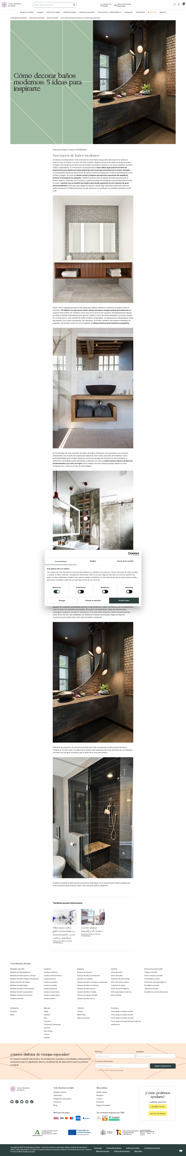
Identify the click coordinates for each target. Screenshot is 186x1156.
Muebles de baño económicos (21, 995)
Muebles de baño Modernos (20, 972)
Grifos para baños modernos (121, 992)
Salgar (46, 1011)
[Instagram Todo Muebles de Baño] (17, 1102)
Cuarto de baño (52, 18)
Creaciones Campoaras (52, 1024)
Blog (55, 1105)
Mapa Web (138, 1151)
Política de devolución (122, 1151)
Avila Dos (47, 1028)
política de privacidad (116, 1070)
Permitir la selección (93, 600)
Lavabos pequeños (51, 982)
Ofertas (80, 1011)
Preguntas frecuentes (62, 1099)
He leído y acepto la (110, 1070)
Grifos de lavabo (117, 975)
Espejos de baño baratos (86, 988)
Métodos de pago (102, 1151)
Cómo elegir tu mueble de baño (122, 1018)
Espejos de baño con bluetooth (88, 975)
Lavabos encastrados (51, 992)
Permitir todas (124, 600)
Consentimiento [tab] (61, 561)
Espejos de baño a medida (86, 992)
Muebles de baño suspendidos (21, 992)
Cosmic (46, 1034)
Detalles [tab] (93, 561)
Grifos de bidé (116, 995)
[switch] (81, 591)
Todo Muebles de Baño (18, 18)
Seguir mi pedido (103, 1105)
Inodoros (13, 1011)
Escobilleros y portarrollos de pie (156, 992)
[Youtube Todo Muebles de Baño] (22, 1102)
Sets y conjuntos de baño (153, 975)
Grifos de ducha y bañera (120, 982)
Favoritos (100, 1102)
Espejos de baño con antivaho (88, 985)
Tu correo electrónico (104, 1061)
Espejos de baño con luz (86, 998)
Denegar (62, 600)
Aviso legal (98, 1148)
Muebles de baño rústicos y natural (22, 975)
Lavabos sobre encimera (53, 975)
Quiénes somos (59, 1092)
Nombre (98, 1052)
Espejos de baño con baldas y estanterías (92, 982)
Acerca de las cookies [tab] (125, 561)
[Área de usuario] (179, 4)
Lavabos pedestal (50, 988)
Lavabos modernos (51, 972)
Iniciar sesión (101, 1092)
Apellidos (140, 1052)
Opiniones (57, 1095)
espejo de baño (109, 178)
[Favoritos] (175, 4)
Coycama (47, 1021)
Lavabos (107, 313)
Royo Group (48, 1031)
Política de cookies (133, 1148)
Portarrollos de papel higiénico (155, 982)
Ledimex (47, 1037)
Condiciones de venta (152, 1148)
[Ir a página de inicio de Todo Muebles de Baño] (16, 5)
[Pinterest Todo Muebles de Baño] (27, 1102)
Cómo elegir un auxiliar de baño (122, 1015)
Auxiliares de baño (16, 998)
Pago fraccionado (83, 1018)
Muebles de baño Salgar (19, 985)
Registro (100, 1095)
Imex (45, 1018)
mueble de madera (82, 183)
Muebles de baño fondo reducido (22, 988)
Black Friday (81, 1015)
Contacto (57, 1102)
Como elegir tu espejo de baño (122, 1011)
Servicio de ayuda (157, 1113)
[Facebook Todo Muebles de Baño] (12, 1102)
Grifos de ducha (116, 972)
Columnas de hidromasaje (120, 979)
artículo (73, 885)
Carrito (99, 1099)
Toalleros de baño (150, 972)
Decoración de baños (37, 18)
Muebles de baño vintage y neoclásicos (24, 979)
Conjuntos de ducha (118, 985)
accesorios (57, 617)
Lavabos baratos (50, 979)
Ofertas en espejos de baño (87, 995)
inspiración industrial (84, 456)
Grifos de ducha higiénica (120, 988)
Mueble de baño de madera (20, 982)
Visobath (47, 1015)
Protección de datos (113, 1148)
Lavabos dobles (49, 998)
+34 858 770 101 (157, 1107)
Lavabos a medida (50, 985)
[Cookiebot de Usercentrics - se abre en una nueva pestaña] (129, 553)
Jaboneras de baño (151, 988)
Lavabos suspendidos (52, 995)
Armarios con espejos (85, 979)
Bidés (12, 1015)
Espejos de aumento (84, 972)
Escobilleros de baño (151, 985)
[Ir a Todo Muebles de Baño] (28, 1088)
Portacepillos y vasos (152, 979)
